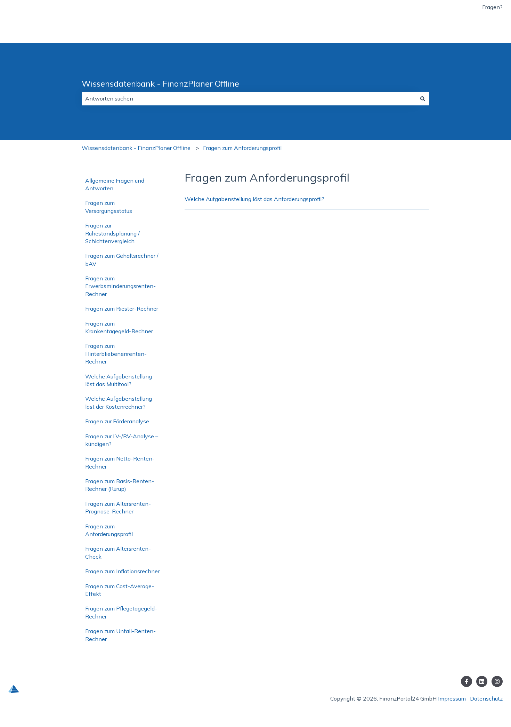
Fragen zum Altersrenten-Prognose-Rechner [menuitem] (118, 507)
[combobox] (249, 98)
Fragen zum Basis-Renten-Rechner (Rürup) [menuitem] (119, 485)
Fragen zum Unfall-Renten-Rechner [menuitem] (120, 635)
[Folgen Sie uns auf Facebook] (466, 681)
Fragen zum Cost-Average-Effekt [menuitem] (119, 590)
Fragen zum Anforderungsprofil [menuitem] (109, 530)
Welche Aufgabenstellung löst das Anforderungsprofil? (254, 198)
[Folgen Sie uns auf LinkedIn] (481, 681)
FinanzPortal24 (476, 28)
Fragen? (492, 6)
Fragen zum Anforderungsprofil (242, 147)
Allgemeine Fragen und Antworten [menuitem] (114, 184)
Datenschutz (486, 698)
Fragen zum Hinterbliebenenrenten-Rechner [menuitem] (116, 353)
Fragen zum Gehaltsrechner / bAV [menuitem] (122, 259)
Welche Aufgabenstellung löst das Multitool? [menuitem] (118, 380)
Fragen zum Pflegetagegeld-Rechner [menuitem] (121, 612)
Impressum (452, 698)
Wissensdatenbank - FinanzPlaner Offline (160, 84)
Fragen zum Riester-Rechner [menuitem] (121, 308)
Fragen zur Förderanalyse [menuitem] (117, 421)
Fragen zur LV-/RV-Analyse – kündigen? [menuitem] (121, 440)
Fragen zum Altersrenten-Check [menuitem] (118, 552)
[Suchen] (422, 98)
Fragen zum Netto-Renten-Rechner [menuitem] (120, 462)
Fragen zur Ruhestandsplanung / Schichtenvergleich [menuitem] (112, 233)
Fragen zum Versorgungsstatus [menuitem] (108, 206)
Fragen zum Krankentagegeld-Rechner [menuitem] (119, 327)
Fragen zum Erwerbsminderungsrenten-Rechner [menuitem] (120, 286)
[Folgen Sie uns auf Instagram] (497, 681)
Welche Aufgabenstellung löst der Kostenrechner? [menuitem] (118, 402)
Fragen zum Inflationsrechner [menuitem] (122, 571)
